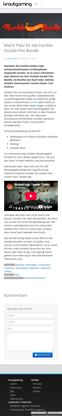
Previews (37, 383)
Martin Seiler (12, 58)
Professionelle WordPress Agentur (27, 409)
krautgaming (17, 4)
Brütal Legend (31, 265)
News (17, 275)
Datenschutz (16, 398)
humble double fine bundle (35, 278)
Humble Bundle (21, 268)
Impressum (16, 387)
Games (13, 383)
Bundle (33, 102)
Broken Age (20, 265)
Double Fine (9, 268)
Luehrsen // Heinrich (19, 402)
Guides (36, 391)
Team (13, 395)
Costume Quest (44, 265)
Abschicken (43, 354)
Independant (34, 268)
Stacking (8, 271)
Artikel (35, 380)
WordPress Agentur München (25, 405)
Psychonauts (45, 268)
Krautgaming (15, 380)
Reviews (37, 387)
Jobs (12, 391)
